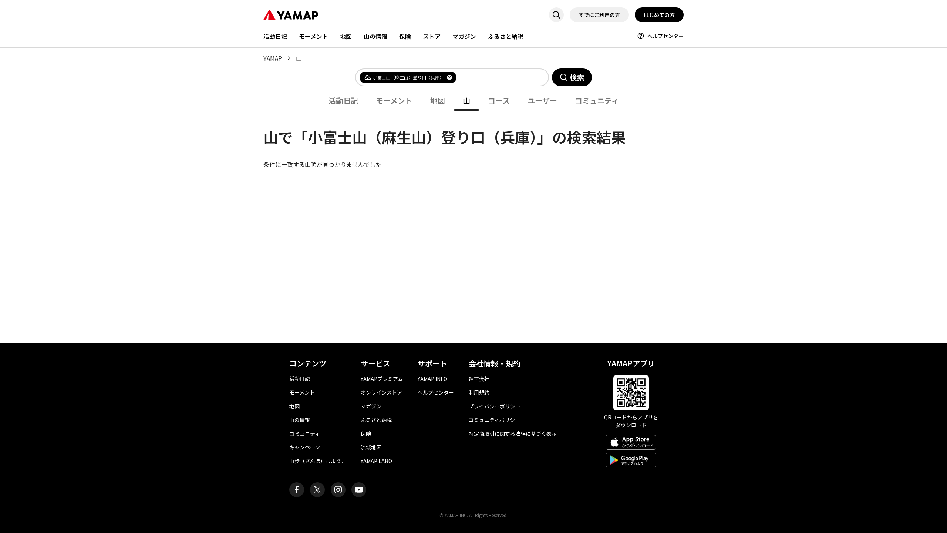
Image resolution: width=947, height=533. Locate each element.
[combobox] (496, 77)
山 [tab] (466, 100)
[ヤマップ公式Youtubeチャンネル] (358, 489)
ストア (432, 36)
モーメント (313, 36)
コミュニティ (304, 433)
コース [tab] (499, 100)
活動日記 (275, 36)
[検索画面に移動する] (556, 14)
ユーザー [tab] (542, 100)
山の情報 (375, 36)
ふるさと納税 (505, 36)
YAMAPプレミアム (382, 378)
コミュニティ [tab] (597, 100)
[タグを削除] (449, 77)
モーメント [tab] (394, 100)
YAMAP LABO (376, 461)
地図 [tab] (437, 100)
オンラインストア (381, 392)
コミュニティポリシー (494, 419)
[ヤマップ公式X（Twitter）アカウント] (317, 489)
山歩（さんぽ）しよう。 (317, 461)
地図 (346, 36)
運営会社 (479, 378)
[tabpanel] (473, 140)
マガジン (464, 36)
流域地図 (371, 447)
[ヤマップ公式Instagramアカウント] (338, 489)
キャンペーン (304, 447)
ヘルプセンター (665, 36)
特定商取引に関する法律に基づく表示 (513, 433)
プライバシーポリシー (494, 406)
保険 (405, 36)
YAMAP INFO (432, 378)
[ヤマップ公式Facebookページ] (296, 489)
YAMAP (272, 58)
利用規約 (479, 392)
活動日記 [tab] (343, 100)
